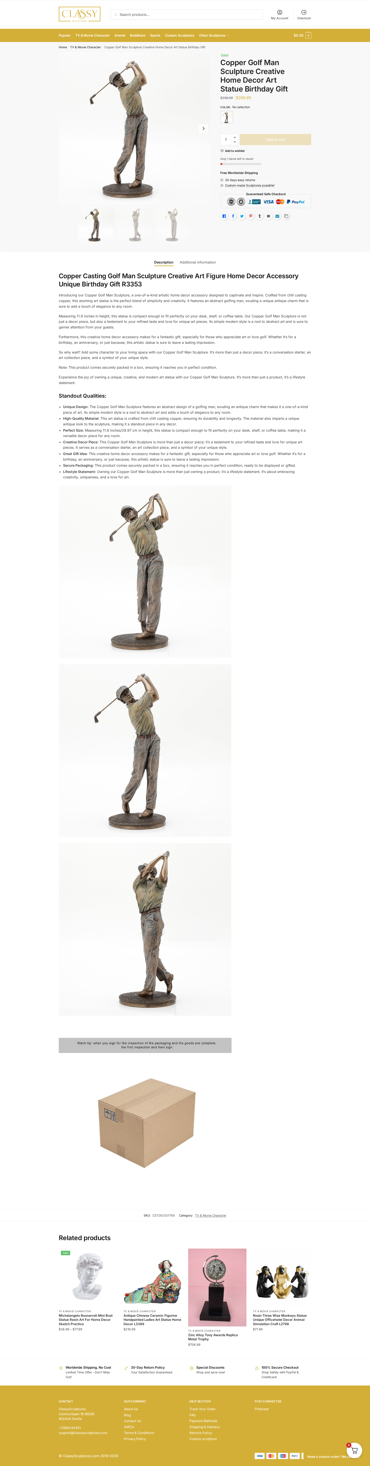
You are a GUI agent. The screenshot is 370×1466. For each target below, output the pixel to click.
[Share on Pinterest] (251, 216)
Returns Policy (200, 1433)
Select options (87, 1353)
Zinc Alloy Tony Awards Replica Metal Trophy (213, 1337)
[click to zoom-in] (134, 128)
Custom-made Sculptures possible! (250, 185)
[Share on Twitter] (242, 216)
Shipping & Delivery (204, 1427)
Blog (127, 1415)
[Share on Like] (224, 216)
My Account (279, 18)
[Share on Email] (268, 216)
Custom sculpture (203, 1439)
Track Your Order (202, 1409)
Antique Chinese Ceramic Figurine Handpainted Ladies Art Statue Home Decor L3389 (152, 1319)
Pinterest (262, 1409)
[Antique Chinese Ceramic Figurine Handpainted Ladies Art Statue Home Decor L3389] (153, 1278)
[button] (203, 128)
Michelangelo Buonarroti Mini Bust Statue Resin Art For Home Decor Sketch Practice (86, 1319)
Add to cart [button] (217, 1353)
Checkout (304, 18)
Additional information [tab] (198, 262)
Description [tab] (163, 262)
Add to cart (275, 139)
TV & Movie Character (85, 47)
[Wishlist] (110, 1255)
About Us (131, 1409)
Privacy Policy (135, 1439)
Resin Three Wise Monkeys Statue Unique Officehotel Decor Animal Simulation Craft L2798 (280, 1319)
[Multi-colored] (226, 117)
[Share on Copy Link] (286, 216)
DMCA (129, 1427)
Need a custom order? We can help (333, 1456)
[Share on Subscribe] (277, 216)
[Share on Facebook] (233, 216)
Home (63, 47)
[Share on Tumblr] (260, 216)
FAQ (192, 1415)
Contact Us (132, 1421)
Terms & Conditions (139, 1433)
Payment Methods (203, 1421)
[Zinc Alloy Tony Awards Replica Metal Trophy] (217, 1287)
